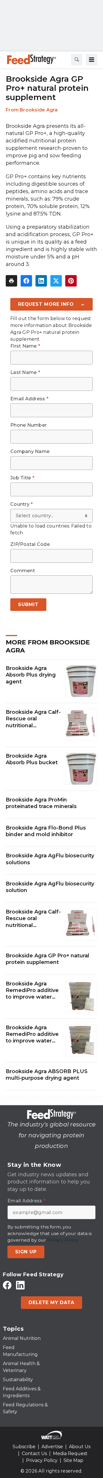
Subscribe (24, 1446)
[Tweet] (56, 281)
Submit (28, 604)
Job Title (22, 478)
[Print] (11, 281)
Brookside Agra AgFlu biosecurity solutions (50, 858)
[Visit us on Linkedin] (20, 1285)
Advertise (52, 1446)
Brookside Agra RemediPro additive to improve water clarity (32, 991)
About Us (79, 1446)
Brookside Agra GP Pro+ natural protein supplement (47, 958)
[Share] (26, 281)
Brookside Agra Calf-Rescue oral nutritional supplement (33, 719)
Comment (22, 571)
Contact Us (34, 1453)
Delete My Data (51, 1302)
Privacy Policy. (63, 1240)
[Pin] (71, 281)
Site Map (73, 1460)
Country (21, 504)
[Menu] (91, 59)
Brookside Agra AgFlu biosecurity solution (50, 887)
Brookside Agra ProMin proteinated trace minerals (41, 803)
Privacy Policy (42, 1460)
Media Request (70, 1453)
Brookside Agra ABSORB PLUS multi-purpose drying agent (47, 1074)
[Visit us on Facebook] (7, 1285)
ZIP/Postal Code (30, 544)
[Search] (76, 59)
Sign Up (26, 1251)
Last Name (25, 372)
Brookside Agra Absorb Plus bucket (32, 759)
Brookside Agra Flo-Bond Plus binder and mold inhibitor (46, 831)
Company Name (29, 451)
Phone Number (28, 425)
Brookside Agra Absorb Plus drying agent (31, 675)
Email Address (29, 399)
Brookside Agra (39, 110)
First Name (25, 346)
